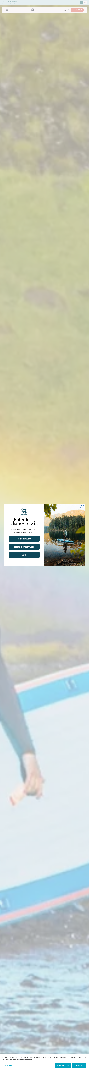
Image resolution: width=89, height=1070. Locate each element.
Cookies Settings (9, 1065)
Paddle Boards (24, 538)
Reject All (79, 1065)
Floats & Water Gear (24, 546)
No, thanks (24, 561)
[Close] (85, 1057)
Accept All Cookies (63, 1065)
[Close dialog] (82, 507)
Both (24, 554)
